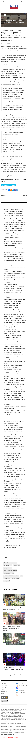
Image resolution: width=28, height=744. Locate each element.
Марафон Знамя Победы (10, 570)
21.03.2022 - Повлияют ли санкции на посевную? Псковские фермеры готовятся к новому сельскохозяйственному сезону (15, 502)
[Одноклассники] (11, 190)
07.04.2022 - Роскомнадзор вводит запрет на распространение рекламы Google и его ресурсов (14, 248)
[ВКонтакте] (9, 190)
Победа (17, 575)
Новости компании (8, 575)
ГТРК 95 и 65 (16, 565)
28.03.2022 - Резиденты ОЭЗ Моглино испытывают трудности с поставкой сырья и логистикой (14, 449)
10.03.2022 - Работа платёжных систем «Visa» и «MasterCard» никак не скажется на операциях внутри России (14, 538)
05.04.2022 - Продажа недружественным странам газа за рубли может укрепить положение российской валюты (14, 380)
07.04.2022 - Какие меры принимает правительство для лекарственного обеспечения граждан (13, 243)
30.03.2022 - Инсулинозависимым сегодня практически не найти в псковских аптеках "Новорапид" (15, 406)
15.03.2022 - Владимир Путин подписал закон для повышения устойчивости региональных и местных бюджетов (14, 288)
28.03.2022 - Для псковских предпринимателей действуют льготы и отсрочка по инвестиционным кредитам (14, 444)
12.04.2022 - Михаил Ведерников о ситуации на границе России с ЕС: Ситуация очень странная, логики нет (13, 337)
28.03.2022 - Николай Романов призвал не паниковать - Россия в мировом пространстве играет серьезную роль (14, 429)
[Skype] (13, 190)
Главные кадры (8, 565)
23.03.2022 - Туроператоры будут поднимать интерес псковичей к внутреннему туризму (12, 459)
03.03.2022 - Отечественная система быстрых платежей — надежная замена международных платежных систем (14, 316)
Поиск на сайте (5, 685)
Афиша (15, 562)
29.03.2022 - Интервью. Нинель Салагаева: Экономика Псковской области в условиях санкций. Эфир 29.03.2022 (15, 218)
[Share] (21, 2)
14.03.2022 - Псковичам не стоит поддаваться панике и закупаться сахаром (12, 293)
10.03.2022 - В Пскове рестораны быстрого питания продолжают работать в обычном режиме (15, 528)
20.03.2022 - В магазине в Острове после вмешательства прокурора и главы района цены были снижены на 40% (14, 254)
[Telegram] (17, 190)
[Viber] (15, 190)
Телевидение (4, 691)
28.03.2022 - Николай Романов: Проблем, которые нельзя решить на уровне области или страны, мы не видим (14, 438)
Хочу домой (7, 580)
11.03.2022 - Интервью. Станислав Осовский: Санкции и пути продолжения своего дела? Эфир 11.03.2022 (14, 230)
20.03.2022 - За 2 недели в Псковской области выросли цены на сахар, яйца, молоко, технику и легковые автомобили (14, 260)
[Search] (25, 2)
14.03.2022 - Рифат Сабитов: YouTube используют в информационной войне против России (14, 523)
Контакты (3, 683)
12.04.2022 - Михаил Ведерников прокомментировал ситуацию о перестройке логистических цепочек (13, 342)
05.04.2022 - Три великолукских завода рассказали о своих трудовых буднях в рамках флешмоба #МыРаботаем (14, 386)
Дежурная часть (8, 568)
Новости (3, 687)
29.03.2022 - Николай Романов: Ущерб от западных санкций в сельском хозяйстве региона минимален (14, 417)
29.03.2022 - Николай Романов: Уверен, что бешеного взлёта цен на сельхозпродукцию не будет (14, 423)
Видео (2, 689)
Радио (2, 693)
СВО (21, 575)
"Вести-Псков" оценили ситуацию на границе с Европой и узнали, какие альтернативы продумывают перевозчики (13, 35)
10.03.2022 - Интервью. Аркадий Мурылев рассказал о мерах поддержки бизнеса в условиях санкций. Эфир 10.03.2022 (15, 224)
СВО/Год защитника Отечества (12, 578)
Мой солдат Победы (9, 573)
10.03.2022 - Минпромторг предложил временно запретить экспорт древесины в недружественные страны (14, 310)
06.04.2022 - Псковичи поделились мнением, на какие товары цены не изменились (13, 374)
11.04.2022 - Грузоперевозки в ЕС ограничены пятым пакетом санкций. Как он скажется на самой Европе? (14, 348)
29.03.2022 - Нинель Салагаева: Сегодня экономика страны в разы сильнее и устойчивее (14, 412)
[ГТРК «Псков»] (14, 7)
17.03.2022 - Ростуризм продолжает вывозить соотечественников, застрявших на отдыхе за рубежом (14, 273)
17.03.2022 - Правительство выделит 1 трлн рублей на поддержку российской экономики (14, 278)
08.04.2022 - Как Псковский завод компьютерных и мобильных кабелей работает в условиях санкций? (13, 354)
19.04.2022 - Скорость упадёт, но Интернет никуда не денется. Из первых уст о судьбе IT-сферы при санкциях (14, 325)
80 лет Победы (7, 562)
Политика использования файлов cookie (9, 737)
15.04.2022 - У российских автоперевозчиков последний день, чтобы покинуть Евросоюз (14, 331)
